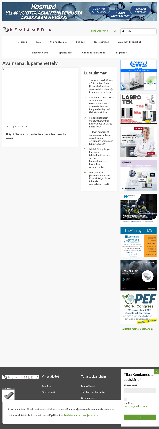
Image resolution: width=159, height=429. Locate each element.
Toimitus (46, 386)
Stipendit (121, 52)
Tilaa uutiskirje (99, 30)
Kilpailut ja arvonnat (94, 52)
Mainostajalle (58, 41)
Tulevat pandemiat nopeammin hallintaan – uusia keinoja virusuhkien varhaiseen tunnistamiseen (101, 137)
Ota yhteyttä (48, 391)
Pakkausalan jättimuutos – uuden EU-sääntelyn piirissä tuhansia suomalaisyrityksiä (100, 178)
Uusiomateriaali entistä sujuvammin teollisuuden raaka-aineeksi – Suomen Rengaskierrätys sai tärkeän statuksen (101, 105)
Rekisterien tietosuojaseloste (81, 415)
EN (115, 30)
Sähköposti (130, 385)
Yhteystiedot (40, 52)
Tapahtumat (64, 52)
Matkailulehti (88, 386)
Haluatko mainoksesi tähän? (136, 328)
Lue (38, 41)
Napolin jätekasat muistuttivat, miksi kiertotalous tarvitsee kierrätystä (100, 122)
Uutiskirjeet (101, 41)
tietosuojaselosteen (135, 406)
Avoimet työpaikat (129, 41)
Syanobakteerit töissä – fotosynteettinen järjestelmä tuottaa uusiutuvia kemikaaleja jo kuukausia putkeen (101, 86)
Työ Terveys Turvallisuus (94, 391)
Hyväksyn (135, 405)
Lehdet (80, 41)
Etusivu (22, 41)
